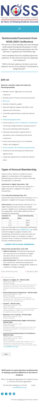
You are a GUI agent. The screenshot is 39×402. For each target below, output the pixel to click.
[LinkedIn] (10, 394)
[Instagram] (14, 394)
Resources (6, 101)
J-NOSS (16, 123)
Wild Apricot (21, 399)
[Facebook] (2, 394)
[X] (6, 394)
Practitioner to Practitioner (28, 123)
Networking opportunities (11, 120)
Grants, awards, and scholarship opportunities (19, 148)
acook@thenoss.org (25, 230)
